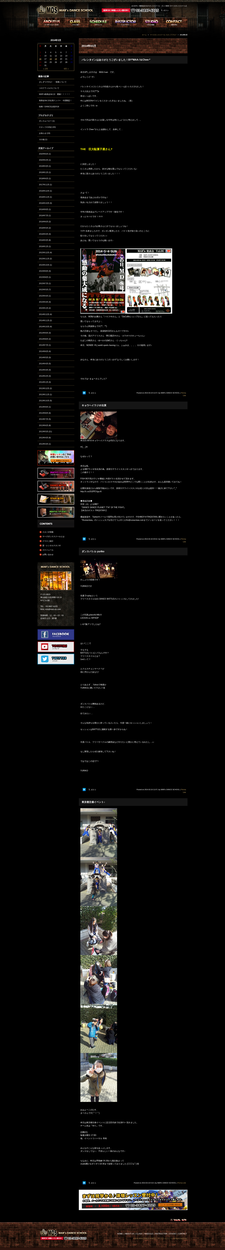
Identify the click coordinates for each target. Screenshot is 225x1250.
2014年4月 (43, 364)
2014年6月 (43, 351)
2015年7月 (43, 283)
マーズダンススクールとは (53, 536)
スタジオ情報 (47, 532)
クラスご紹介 (47, 541)
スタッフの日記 (45, 127)
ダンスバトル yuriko (93, 551)
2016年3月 (43, 240)
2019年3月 (43, 166)
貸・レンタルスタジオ (51, 545)
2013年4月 (43, 438)
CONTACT (182, 1234)
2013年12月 (44, 388)
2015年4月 (43, 296)
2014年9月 (43, 333)
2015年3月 (43, 302)
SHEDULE (148, 1234)
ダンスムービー (45, 121)
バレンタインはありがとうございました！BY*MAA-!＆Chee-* (116, 59)
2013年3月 (43, 444)
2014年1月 (43, 382)
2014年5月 (43, 357)
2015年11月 (44, 259)
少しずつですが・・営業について (53, 82)
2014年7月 (43, 345)
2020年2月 (43, 160)
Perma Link (182, 1183)
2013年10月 (44, 401)
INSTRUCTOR (161, 1234)
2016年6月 (43, 222)
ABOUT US (129, 1234)
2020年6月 (43, 154)
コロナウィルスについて (49, 88)
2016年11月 (44, 197)
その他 (42, 139)
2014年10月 (44, 327)
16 (40, 59)
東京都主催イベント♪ (93, 802)
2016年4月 (43, 234)
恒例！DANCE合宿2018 (49, 107)
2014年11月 (44, 320)
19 (56, 59)
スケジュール (47, 550)
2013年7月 (43, 419)
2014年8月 (43, 339)
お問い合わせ (47, 554)
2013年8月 (43, 413)
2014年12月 (44, 314)
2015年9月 (43, 271)
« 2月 (45, 69)
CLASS (139, 1234)
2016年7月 (43, 215)
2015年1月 (43, 308)
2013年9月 (43, 407)
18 (51, 59)
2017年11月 (44, 185)
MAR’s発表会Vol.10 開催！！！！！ (54, 94)
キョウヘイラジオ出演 (94, 405)
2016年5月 (43, 228)
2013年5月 (43, 431)
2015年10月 (44, 265)
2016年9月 (43, 209)
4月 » (66, 69)
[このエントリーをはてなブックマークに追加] (84, 393)
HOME (120, 1234)
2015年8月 (43, 277)
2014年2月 (43, 376)
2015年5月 (43, 290)
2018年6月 (43, 178)
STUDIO (172, 1234)
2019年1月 (43, 172)
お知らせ (42, 133)
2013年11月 (44, 394)
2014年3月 (43, 370)
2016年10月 (44, 203)
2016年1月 (43, 246)
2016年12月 (44, 191)
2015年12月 (44, 252)
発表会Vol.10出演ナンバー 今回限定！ (55, 100)
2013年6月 (43, 425)
